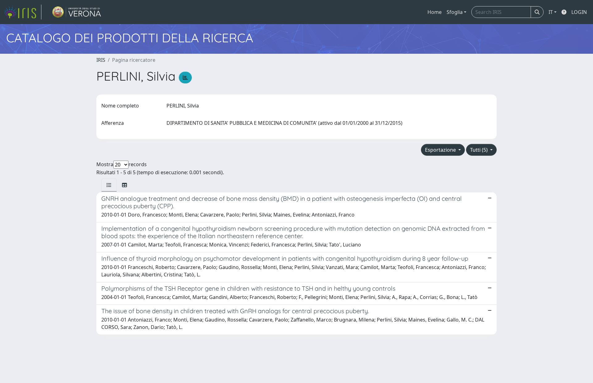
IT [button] (551, 12)
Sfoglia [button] (455, 12)
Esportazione (441, 149)
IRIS (100, 60)
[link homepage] (22, 12)
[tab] (109, 185)
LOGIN (579, 12)
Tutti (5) (479, 149)
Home (434, 12)
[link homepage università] (76, 12)
